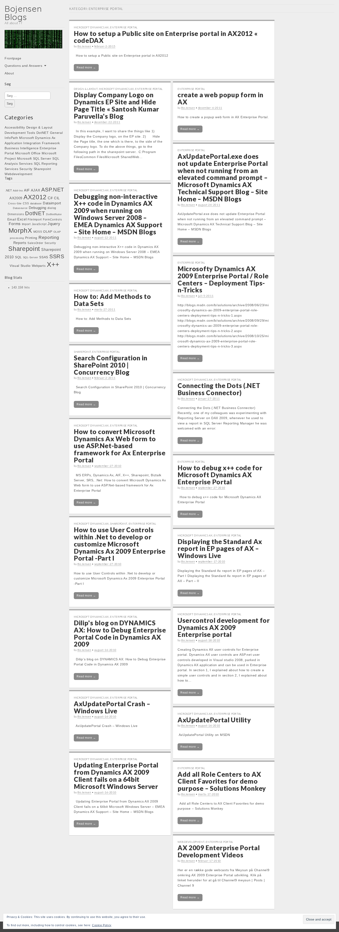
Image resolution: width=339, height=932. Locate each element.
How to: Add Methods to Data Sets (112, 299)
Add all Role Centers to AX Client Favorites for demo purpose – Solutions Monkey (222, 781)
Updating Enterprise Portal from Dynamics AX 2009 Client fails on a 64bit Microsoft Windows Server (116, 775)
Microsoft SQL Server (34, 158)
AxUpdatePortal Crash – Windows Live (112, 707)
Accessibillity (15, 127)
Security (26, 169)
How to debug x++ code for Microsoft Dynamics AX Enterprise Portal (220, 475)
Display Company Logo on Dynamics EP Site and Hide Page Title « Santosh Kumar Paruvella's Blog (116, 105)
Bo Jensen (84, 46)
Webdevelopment (19, 174)
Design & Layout (39, 127)
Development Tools (20, 133)
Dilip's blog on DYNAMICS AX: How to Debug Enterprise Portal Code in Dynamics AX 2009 (120, 633)
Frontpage (13, 58)
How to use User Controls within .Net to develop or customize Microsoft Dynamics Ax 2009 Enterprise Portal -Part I (120, 544)
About (9, 73)
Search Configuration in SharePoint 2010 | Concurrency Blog (110, 365)
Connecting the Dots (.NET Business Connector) (219, 389)
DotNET (42, 133)
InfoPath (11, 138)
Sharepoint (42, 169)
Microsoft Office (28, 153)
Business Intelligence (22, 148)
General (56, 133)
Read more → (86, 67)
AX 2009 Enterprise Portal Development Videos (219, 851)
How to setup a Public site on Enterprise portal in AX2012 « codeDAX (166, 36)
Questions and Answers (23, 66)
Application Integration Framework (32, 143)
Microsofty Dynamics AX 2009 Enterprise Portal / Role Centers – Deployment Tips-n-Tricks (223, 279)
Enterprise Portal (124, 27)
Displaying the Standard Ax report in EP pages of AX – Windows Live (220, 549)
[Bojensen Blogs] (33, 42)
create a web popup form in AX (220, 98)
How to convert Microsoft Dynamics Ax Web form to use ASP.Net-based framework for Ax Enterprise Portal (120, 446)
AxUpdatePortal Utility (214, 720)
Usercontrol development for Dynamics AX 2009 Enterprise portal (224, 627)
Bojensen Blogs (23, 12)
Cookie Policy (101, 925)
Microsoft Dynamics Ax (37, 138)
